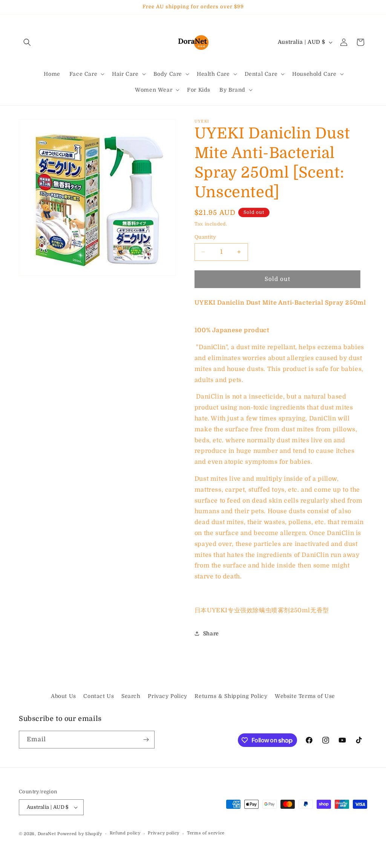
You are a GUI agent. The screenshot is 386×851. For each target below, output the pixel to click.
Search (131, 696)
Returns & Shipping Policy (231, 696)
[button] (27, 42)
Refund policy (125, 833)
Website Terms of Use (305, 696)
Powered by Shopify (79, 833)
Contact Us (98, 696)
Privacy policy (163, 833)
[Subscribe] (146, 739)
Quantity (205, 237)
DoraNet (48, 833)
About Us (63, 696)
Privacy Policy (167, 696)
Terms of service (206, 833)
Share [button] (211, 633)
